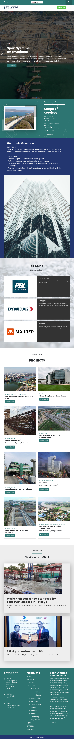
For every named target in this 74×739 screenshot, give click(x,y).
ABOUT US (30, 679)
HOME (29, 676)
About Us (11, 65)
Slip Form (34, 701)
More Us (53, 723)
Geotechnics (35, 698)
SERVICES (49, 135)
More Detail (10, 401)
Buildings (42, 394)
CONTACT (30, 729)
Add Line (62, 8)
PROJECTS (31, 686)
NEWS (29, 723)
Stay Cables (22, 394)
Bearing (34, 710)
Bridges (7, 394)
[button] (34, 97)
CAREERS (30, 726)
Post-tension (14, 394)
